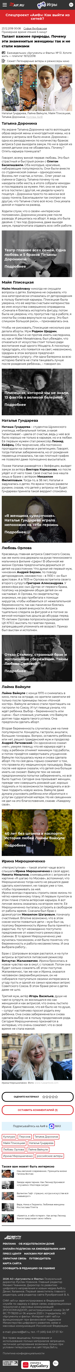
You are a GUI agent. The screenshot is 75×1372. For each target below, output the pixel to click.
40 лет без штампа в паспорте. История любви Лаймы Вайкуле (35, 835)
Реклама (9, 1243)
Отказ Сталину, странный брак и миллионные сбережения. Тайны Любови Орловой (36, 659)
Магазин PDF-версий (39, 1253)
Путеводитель (40, 1258)
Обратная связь (14, 1258)
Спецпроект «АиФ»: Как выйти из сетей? (38, 17)
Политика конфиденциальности (23, 1353)
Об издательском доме (36, 1243)
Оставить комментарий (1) (38, 1110)
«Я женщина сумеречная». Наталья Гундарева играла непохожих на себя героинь (31, 520)
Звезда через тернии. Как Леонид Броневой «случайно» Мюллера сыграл (41, 1183)
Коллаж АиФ (34, 117)
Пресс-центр (12, 1253)
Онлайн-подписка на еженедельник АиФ (34, 1248)
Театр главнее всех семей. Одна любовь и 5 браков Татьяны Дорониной (35, 254)
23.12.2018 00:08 (11, 28)
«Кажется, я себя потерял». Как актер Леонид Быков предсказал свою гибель (41, 1217)
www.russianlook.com (46, 1083)
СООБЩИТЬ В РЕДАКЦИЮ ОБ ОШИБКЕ (29, 1268)
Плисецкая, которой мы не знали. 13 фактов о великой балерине (37, 395)
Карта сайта (12, 1263)
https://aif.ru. (50, 1347)
